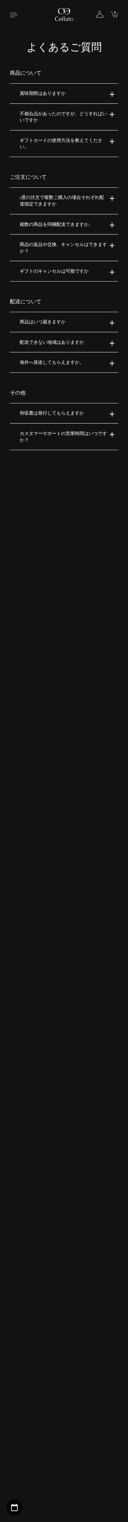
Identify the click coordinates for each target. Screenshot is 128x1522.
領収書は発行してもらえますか (52, 413)
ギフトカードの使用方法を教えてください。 (61, 143)
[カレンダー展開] (14, 1507)
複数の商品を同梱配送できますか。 (56, 224)
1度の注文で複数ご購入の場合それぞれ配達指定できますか (62, 200)
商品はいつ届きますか (43, 322)
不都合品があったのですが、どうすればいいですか (63, 117)
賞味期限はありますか (43, 93)
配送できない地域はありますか (52, 342)
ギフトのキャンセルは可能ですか (54, 271)
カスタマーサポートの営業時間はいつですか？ (63, 436)
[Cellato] (64, 14)
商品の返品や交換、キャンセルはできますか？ (63, 247)
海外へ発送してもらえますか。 (52, 362)
